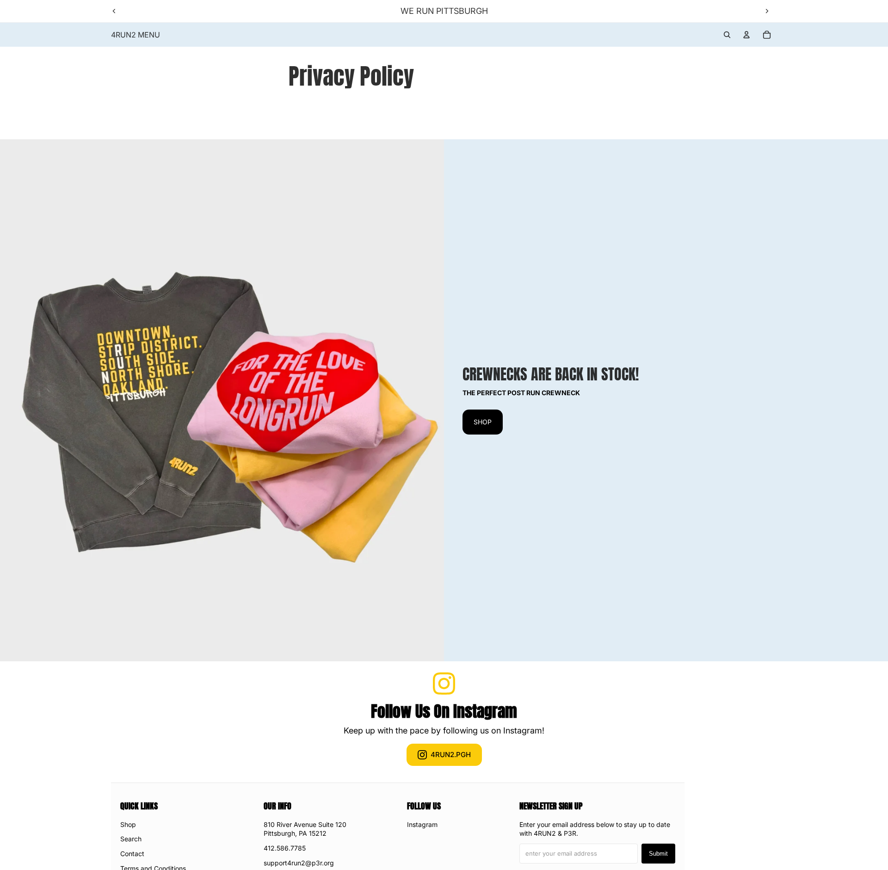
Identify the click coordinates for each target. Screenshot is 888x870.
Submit (658, 853)
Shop (128, 824)
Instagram (422, 824)
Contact (132, 854)
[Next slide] (767, 11)
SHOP (483, 422)
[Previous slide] (114, 11)
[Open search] (727, 35)
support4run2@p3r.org (299, 863)
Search (131, 839)
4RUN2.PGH (451, 754)
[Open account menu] (746, 35)
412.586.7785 (285, 848)
